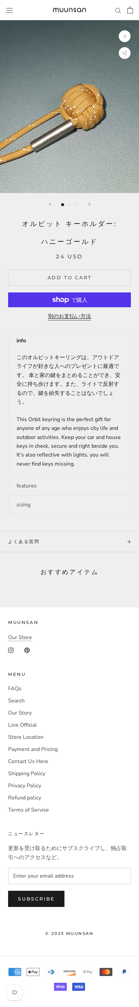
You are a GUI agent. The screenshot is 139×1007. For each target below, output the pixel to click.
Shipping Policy (26, 773)
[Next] (89, 204)
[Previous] (50, 204)
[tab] (69, 341)
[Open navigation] (9, 10)
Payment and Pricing (33, 749)
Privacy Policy (24, 785)
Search (16, 700)
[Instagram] (10, 650)
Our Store (20, 637)
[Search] (118, 10)
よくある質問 (24, 541)
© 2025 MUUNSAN (69, 933)
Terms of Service (28, 810)
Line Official (22, 725)
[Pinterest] (27, 650)
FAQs (15, 688)
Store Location (26, 737)
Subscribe (36, 899)
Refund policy (24, 797)
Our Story (20, 713)
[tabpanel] (69, 413)
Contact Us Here (28, 761)
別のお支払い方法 (69, 316)
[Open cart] (130, 10)
